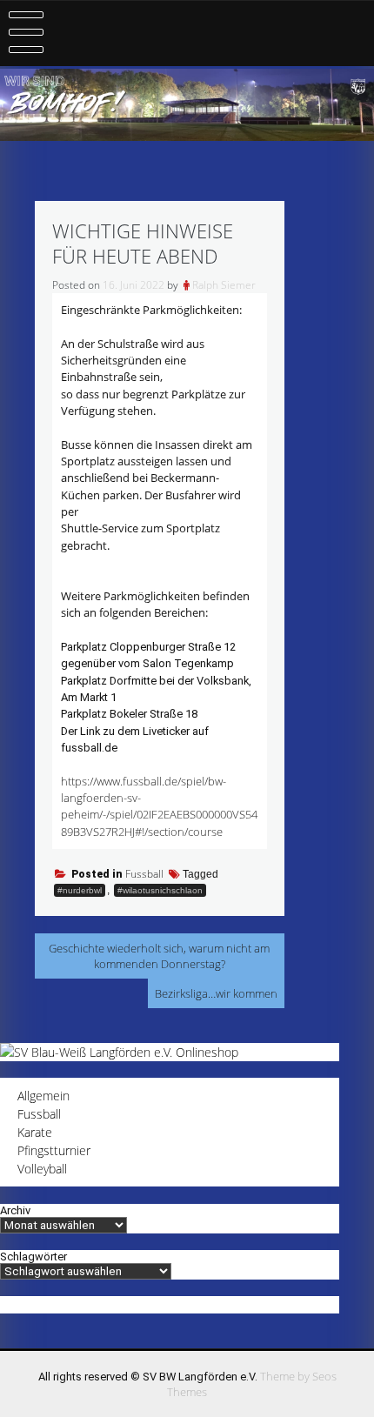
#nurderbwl (79, 890)
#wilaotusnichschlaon (160, 890)
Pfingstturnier (53, 1150)
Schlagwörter (33, 1256)
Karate (34, 1132)
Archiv (15, 1210)
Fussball (144, 873)
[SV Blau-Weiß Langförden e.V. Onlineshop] (119, 1052)
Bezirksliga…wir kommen (216, 993)
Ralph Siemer (224, 284)
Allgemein (43, 1095)
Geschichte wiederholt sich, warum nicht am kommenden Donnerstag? (159, 956)
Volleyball (42, 1168)
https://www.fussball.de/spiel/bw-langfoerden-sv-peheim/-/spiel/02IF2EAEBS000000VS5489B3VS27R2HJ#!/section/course (159, 806)
